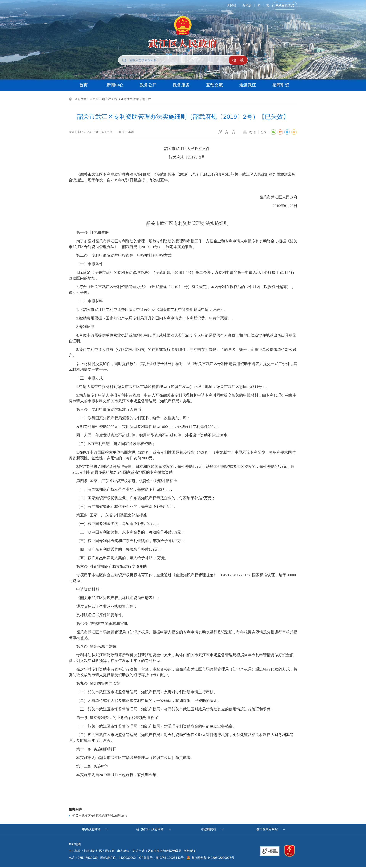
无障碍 (231, 5)
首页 (93, 99)
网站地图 (75, 844)
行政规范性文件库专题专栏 (132, 99)
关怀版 (246, 5)
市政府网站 (208, 829)
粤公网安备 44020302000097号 (212, 857)
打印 (253, 132)
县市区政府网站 (267, 829)
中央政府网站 (91, 829)
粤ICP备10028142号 (170, 857)
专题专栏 (105, 99)
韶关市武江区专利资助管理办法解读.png (99, 815)
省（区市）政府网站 (150, 829)
